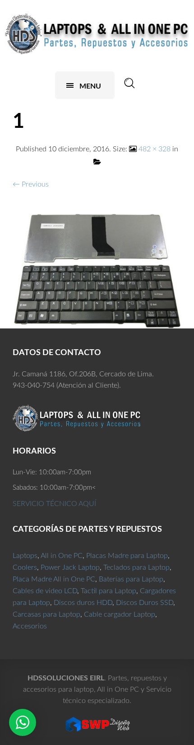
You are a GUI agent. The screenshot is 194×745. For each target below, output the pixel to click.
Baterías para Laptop (131, 579)
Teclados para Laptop (136, 567)
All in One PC (62, 555)
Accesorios (30, 626)
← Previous (31, 184)
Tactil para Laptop (108, 591)
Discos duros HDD (83, 602)
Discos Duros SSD (144, 602)
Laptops (25, 555)
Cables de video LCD (45, 591)
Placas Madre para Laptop (127, 555)
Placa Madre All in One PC (54, 579)
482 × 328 (155, 149)
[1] (97, 270)
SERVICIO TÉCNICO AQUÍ (54, 503)
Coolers (25, 567)
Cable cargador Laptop (119, 614)
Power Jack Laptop (70, 567)
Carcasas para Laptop (46, 614)
